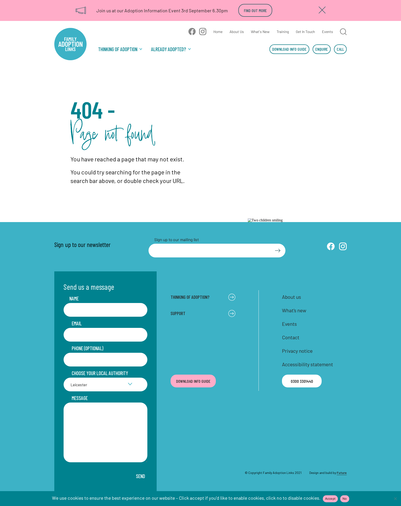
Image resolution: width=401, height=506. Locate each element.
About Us (237, 31)
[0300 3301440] (301, 381)
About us (291, 297)
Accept (330, 498)
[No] (395, 498)
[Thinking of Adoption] (120, 49)
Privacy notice (297, 351)
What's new (294, 310)
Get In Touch (305, 31)
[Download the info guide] (289, 49)
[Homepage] (70, 44)
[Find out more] (255, 10)
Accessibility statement (307, 364)
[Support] (171, 49)
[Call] (340, 49)
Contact (290, 337)
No (345, 498)
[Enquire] (321, 49)
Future (342, 473)
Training (283, 31)
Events (327, 31)
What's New (260, 31)
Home (218, 31)
